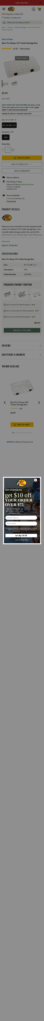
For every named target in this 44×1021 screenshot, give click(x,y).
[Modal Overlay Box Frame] (22, 510)
